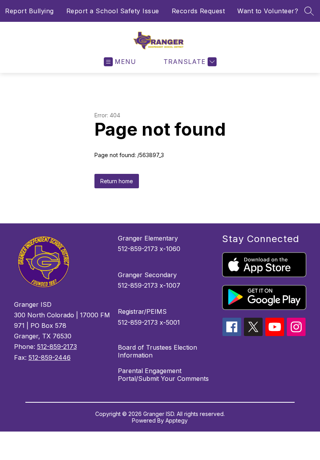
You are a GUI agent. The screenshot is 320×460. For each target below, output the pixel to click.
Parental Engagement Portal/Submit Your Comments (163, 374)
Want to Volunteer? (267, 11)
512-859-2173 (57, 346)
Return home (116, 181)
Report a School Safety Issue (112, 11)
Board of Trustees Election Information (157, 351)
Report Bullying (29, 11)
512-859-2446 (49, 357)
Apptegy (176, 420)
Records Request (198, 11)
